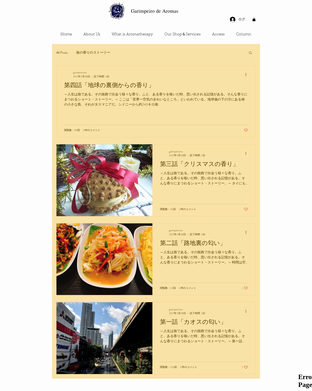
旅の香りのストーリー (93, 52)
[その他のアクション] (247, 74)
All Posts (62, 52)
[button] (254, 19)
